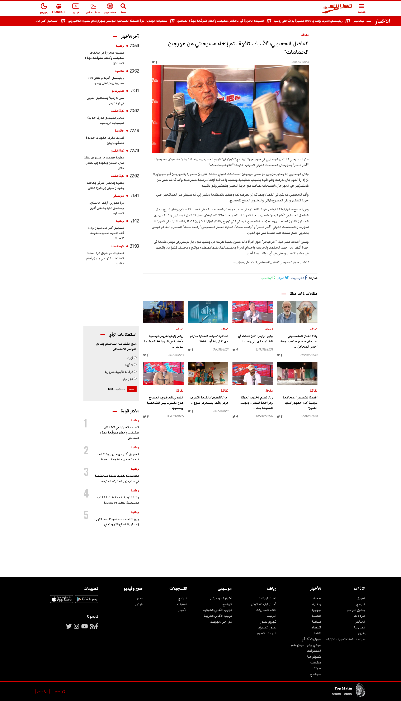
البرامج (360, 604)
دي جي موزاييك (221, 621)
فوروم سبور (268, 621)
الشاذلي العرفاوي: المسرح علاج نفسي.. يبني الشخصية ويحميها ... (165, 402)
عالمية (119, 71)
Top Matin (343, 688)
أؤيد (130, 358)
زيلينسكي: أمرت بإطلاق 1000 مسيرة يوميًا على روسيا (321, 21)
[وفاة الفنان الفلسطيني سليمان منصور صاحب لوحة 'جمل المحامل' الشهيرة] (297, 312)
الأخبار (182, 609)
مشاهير (315, 662)
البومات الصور (266, 633)
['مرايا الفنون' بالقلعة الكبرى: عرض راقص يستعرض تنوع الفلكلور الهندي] (208, 373)
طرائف (316, 668)
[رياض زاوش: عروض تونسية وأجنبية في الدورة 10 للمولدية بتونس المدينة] (163, 312)
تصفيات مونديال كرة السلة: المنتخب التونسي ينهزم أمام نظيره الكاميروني (130, 21)
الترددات (359, 615)
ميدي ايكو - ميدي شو (306, 644)
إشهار (361, 633)
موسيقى (118, 195)
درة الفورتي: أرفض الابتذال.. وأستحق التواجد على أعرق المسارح (106, 208)
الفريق (361, 598)
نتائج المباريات (266, 609)
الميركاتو (118, 91)
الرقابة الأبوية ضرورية (118, 371)
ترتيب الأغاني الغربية (218, 615)
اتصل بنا (359, 627)
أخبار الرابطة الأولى (263, 604)
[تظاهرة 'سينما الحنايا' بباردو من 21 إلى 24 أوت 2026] (208, 312)
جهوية (316, 609)
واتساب (266, 277)
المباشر (360, 621)
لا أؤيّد (129, 364)
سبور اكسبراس (266, 627)
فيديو (139, 604)
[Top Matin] (360, 696)
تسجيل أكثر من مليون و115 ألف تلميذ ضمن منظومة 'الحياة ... (106, 233)
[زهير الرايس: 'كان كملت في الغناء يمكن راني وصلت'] (252, 312)
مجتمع (315, 674)
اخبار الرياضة (267, 598)
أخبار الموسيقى (221, 598)
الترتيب (271, 615)
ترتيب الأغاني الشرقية (217, 609)
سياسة (316, 621)
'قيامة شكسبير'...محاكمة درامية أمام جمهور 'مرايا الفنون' (300, 402)
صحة (317, 598)
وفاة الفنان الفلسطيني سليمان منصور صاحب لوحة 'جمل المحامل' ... (298, 341)
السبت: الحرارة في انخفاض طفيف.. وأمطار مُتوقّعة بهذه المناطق (233, 21)
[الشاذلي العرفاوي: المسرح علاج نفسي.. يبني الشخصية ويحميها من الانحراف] (163, 373)
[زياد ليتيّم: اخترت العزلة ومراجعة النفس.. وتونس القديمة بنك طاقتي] (252, 373)
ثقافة (305, 35)
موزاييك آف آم (311, 639)
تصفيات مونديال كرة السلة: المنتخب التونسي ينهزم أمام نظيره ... (105, 258)
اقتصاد (316, 627)
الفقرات (182, 604)
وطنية (119, 46)
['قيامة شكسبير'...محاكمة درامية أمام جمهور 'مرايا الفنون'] (297, 373)
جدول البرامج (356, 609)
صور (140, 598)
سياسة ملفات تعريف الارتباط (345, 639)
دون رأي (127, 378)
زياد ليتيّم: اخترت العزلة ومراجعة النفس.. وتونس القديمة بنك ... (256, 402)
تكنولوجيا (314, 656)
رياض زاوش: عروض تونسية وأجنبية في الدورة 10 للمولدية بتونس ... (164, 341)
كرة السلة (117, 246)
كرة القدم (117, 111)
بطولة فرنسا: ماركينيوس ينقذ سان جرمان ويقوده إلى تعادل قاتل (104, 162)
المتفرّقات (314, 650)
